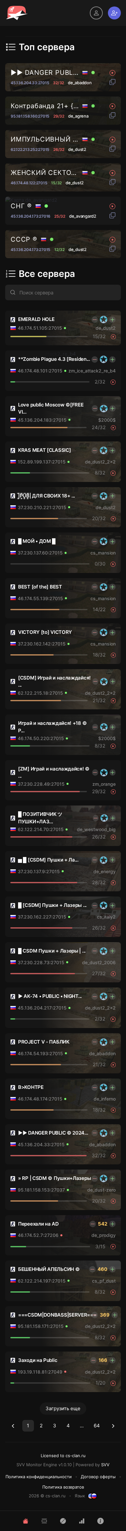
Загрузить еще (63, 1408)
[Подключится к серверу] (113, 336)
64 (97, 1425)
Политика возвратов (63, 1487)
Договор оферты (98, 1476)
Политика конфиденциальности (38, 1476)
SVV (105, 1464)
